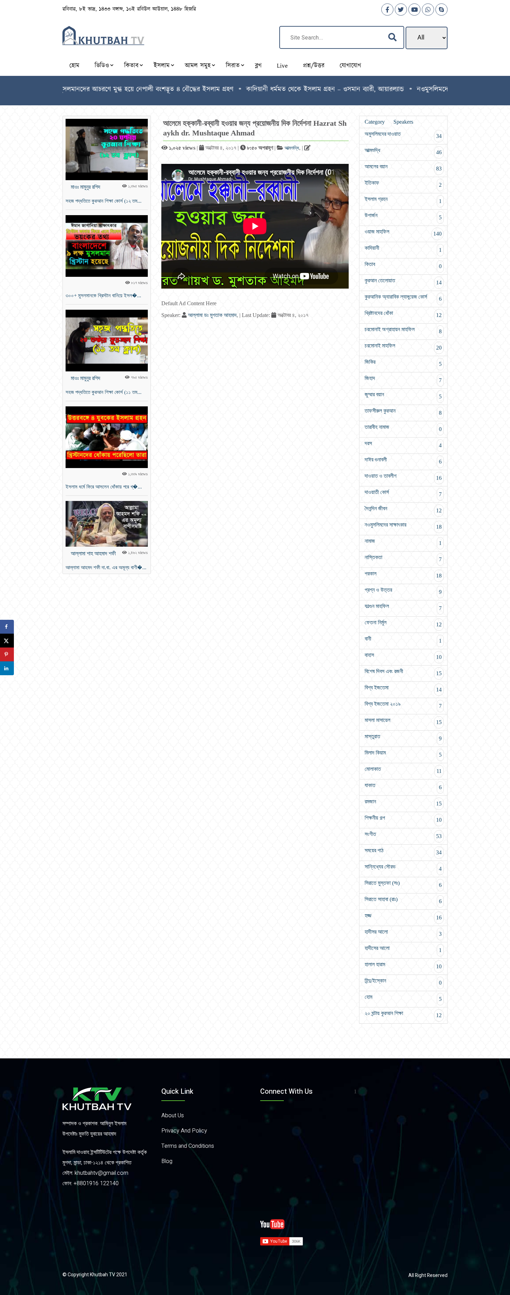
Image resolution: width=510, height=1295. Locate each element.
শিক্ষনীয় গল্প (403, 819)
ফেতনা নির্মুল (403, 623)
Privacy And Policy (184, 1131)
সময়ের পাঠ (403, 851)
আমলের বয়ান (403, 167)
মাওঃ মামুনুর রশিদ (85, 187)
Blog (166, 1161)
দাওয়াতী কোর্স (403, 493)
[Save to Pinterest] (7, 654)
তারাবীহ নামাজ (403, 428)
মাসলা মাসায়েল (403, 721)
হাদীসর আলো (403, 933)
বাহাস (403, 656)
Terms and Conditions (187, 1146)
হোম (74, 65)
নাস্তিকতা (403, 558)
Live (282, 65)
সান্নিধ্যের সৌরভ (403, 868)
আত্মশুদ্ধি (291, 148)
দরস (403, 444)
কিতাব (131, 65)
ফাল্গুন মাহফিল (403, 607)
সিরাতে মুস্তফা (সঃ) (403, 884)
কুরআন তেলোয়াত (403, 281)
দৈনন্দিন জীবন (403, 509)
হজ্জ (403, 916)
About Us (172, 1115)
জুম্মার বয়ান (403, 395)
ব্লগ (258, 65)
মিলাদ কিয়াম (403, 754)
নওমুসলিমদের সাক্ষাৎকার (403, 526)
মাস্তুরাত (403, 737)
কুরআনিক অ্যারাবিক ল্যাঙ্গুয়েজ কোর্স (403, 298)
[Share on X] (7, 641)
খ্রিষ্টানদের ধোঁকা (403, 314)
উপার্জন (403, 216)
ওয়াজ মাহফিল (403, 233)
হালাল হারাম (403, 965)
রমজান (403, 803)
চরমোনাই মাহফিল (403, 347)
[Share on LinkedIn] (7, 668)
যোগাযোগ (350, 65)
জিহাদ (403, 379)
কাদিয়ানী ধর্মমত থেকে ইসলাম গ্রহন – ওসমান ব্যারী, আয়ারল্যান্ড (290, 89)
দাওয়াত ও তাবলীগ (403, 477)
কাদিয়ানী (403, 249)
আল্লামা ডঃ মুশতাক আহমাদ (212, 315)
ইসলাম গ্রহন (403, 200)
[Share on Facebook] (7, 627)
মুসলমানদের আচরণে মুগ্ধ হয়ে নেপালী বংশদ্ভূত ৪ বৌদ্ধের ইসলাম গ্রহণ (111, 89)
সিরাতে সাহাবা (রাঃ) (403, 900)
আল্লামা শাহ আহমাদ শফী (93, 553)
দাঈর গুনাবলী (403, 461)
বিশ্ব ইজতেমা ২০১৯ (403, 705)
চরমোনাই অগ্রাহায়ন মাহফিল (403, 330)
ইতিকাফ (403, 184)
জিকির (403, 363)
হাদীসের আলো (403, 949)
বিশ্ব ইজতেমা (403, 689)
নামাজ (403, 542)
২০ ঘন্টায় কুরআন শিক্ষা (403, 1014)
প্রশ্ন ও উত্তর (403, 591)
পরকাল (403, 575)
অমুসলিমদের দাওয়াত (403, 135)
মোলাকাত (403, 770)
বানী (403, 640)
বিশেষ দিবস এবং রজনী (403, 672)
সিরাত (233, 65)
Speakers (403, 122)
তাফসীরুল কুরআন (403, 412)
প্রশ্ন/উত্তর (313, 65)
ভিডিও (102, 65)
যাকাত (403, 786)
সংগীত (403, 835)
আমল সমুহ (198, 65)
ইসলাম (162, 65)
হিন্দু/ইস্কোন (403, 982)
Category (375, 122)
